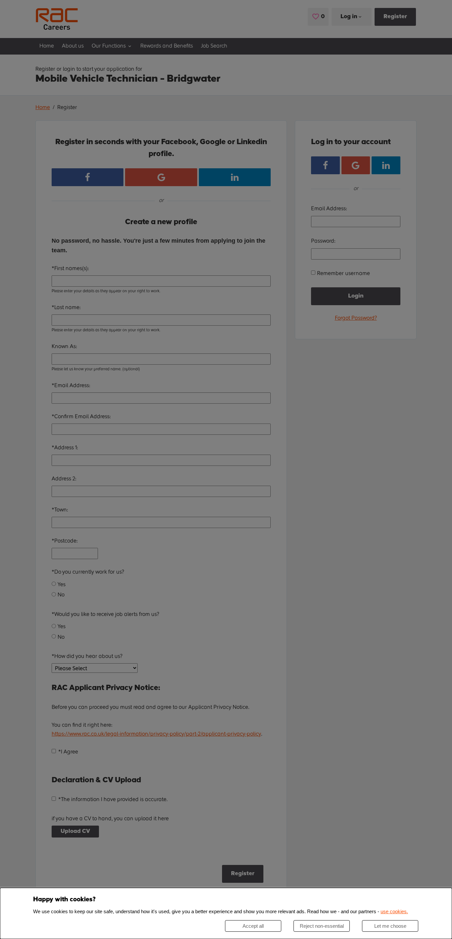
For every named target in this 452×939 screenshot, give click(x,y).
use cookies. (394, 911)
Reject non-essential (322, 926)
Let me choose (390, 926)
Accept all (253, 926)
